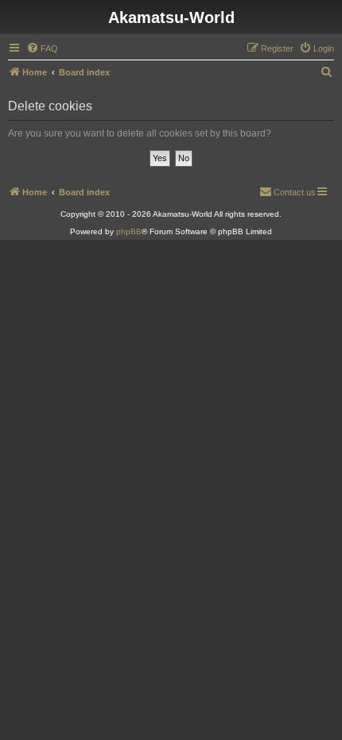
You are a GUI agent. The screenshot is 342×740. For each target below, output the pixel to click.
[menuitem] (42, 48)
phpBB (129, 231)
